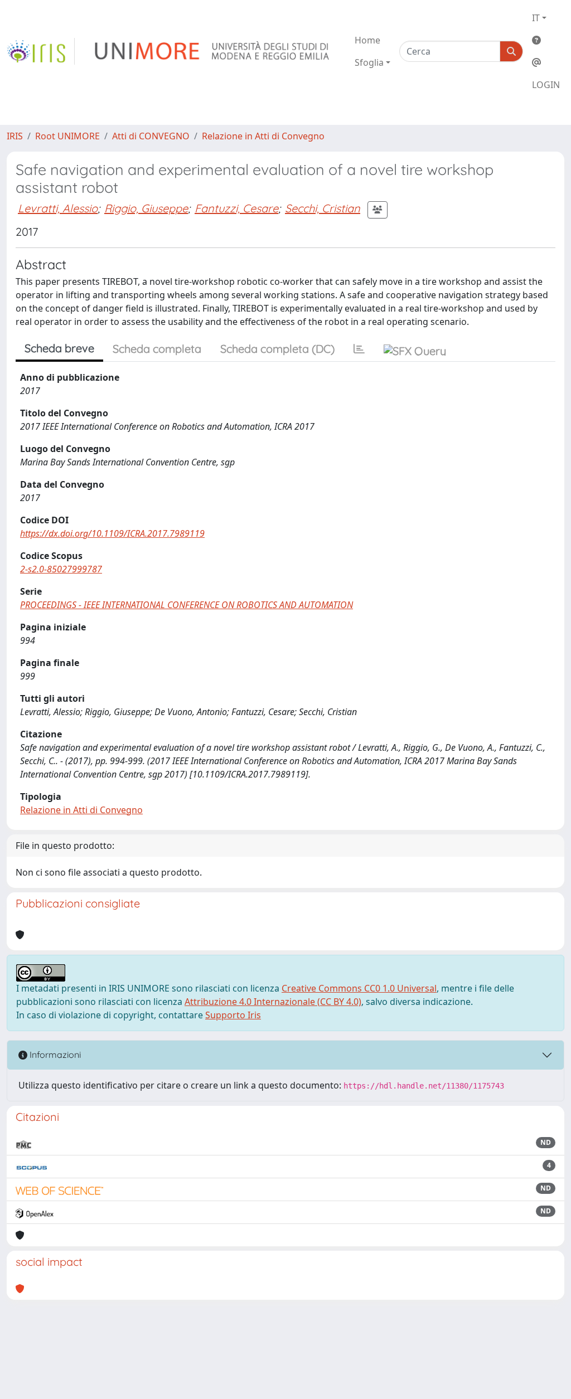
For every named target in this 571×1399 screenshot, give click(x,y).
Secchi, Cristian (322, 208)
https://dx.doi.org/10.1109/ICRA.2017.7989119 (112, 533)
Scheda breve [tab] (59, 348)
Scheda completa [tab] (157, 349)
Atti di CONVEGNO (151, 136)
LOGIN (546, 85)
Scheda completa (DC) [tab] (277, 349)
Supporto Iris (233, 1015)
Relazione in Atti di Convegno (263, 136)
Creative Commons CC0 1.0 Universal (359, 988)
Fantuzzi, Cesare (236, 208)
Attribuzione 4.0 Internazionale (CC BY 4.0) (273, 1001)
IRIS (15, 136)
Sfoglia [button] (369, 62)
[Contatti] (546, 62)
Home (367, 40)
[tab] (359, 349)
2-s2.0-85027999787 (61, 569)
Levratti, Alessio (58, 208)
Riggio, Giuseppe (146, 208)
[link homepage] (41, 51)
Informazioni (54, 1054)
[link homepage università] (213, 51)
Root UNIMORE (67, 136)
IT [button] (536, 18)
